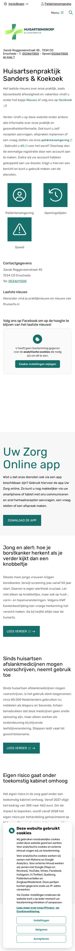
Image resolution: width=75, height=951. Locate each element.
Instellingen (41, 920)
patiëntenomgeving (55, 140)
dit (22, 146)
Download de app (22, 520)
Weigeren (41, 929)
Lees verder (23, 633)
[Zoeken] (71, 12)
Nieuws (31, 100)
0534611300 (17, 281)
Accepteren (41, 938)
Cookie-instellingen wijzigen (37, 364)
